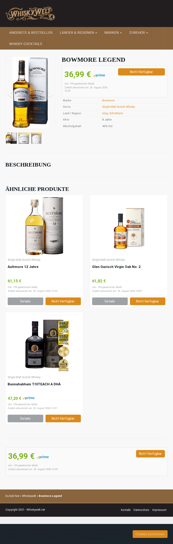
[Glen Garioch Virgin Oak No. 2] (128, 226)
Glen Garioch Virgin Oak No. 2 (116, 267)
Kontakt (126, 510)
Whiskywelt (29, 496)
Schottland (116, 113)
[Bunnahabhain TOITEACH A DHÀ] (44, 343)
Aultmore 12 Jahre (23, 267)
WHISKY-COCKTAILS (25, 44)
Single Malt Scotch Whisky (118, 106)
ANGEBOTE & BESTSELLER (30, 33)
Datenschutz (141, 510)
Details (25, 301)
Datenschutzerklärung (90, 538)
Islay (105, 113)
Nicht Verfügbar (141, 72)
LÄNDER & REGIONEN (77, 33)
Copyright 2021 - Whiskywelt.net (25, 509)
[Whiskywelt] (30, 13)
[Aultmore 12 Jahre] (44, 226)
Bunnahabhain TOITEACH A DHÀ (34, 384)
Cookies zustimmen (150, 534)
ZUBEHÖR (137, 33)
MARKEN (112, 33)
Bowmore (108, 100)
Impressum (159, 510)
